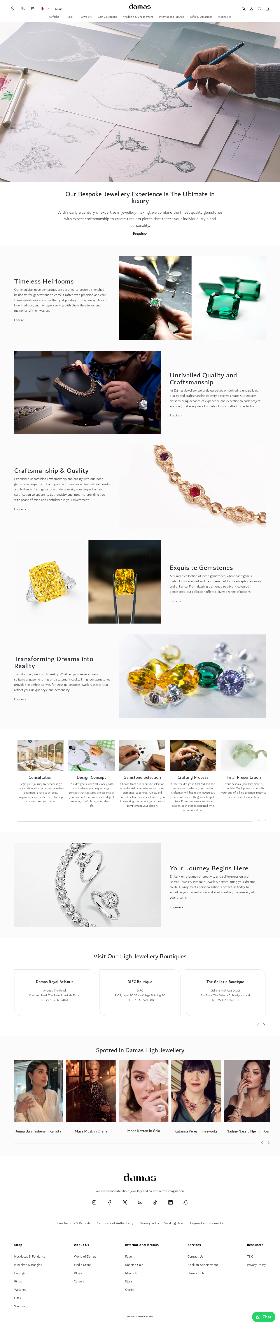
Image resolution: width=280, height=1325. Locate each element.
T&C (250, 1256)
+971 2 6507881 (227, 1000)
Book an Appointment (202, 1265)
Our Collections (107, 17)
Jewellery (86, 17)
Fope (128, 1256)
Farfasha (54, 17)
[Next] (265, 821)
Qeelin (129, 1289)
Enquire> (140, 234)
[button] (48, 9)
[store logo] (140, 6)
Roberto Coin (134, 1265)
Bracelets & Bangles (28, 1265)
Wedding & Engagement (138, 17)
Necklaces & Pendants (29, 1256)
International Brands (171, 17)
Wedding (20, 1306)
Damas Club (195, 1273)
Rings (18, 1281)
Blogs (78, 1273)
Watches (20, 1289)
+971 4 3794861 (57, 1000)
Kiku (70, 17)
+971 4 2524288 (142, 1000)
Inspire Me (224, 17)
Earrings (20, 1273)
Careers (79, 1281)
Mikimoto (131, 1273)
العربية (58, 9)
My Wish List (257, 8)
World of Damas (85, 1256)
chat (266, 1317)
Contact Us (195, 1256)
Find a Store (82, 1265)
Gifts (17, 1298)
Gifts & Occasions (201, 17)
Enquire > (20, 320)
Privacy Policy (256, 1265)
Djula (128, 1281)
